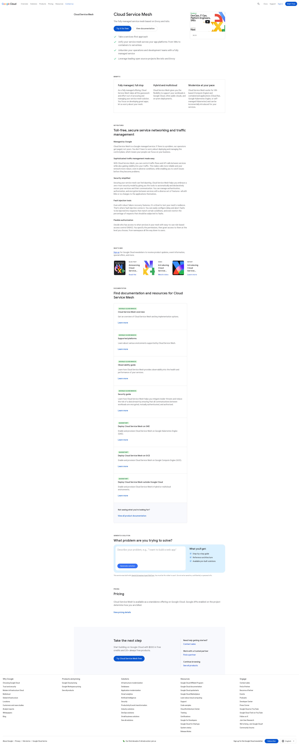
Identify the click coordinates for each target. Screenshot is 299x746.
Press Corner (244, 705)
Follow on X (244, 716)
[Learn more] (122, 323)
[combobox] (288, 741)
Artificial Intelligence (128, 698)
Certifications (185, 716)
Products (42, 4)
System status (186, 728)
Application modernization (131, 690)
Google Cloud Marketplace (190, 694)
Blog (4, 716)
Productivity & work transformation (134, 705)
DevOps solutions (127, 713)
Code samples (186, 705)
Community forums (247, 728)
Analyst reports (8, 709)
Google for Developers (189, 720)
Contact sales (189, 644)
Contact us (69, 4)
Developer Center (246, 701)
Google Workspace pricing (71, 687)
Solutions (33, 4)
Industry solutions (127, 709)
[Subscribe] (271, 741)
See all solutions (127, 720)
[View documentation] (145, 28)
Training (184, 713)
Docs (265, 4)
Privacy (17, 741)
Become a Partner (246, 690)
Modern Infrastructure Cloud (13, 690)
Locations (6, 701)
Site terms (26, 741)
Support (273, 4)
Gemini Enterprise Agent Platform (143, 575)
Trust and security (9, 687)
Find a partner (189, 655)
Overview (24, 4)
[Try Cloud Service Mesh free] (129, 658)
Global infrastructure (10, 698)
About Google (8, 741)
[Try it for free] (122, 28)
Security (124, 701)
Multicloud (6, 694)
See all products (190, 665)
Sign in (280, 4)
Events (242, 694)
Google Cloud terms (40, 741)
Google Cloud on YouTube (249, 709)
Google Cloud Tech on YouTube (251, 713)
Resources (59, 4)
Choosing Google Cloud (11, 683)
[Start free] (291, 4)
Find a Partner (245, 687)
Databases (125, 687)
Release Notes (186, 731)
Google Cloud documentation (191, 687)
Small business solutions (130, 716)
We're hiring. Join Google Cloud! (251, 724)
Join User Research (247, 720)
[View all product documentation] (132, 516)
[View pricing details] (122, 612)
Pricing (50, 4)
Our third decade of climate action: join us (141, 741)
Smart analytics (127, 694)
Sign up (116, 252)
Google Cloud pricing (69, 683)
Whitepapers (7, 713)
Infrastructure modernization (132, 683)
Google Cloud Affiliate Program (192, 683)
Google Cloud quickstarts (190, 690)
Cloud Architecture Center (190, 709)
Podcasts (243, 698)
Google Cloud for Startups (190, 724)
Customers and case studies (13, 705)
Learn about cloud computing (191, 698)
